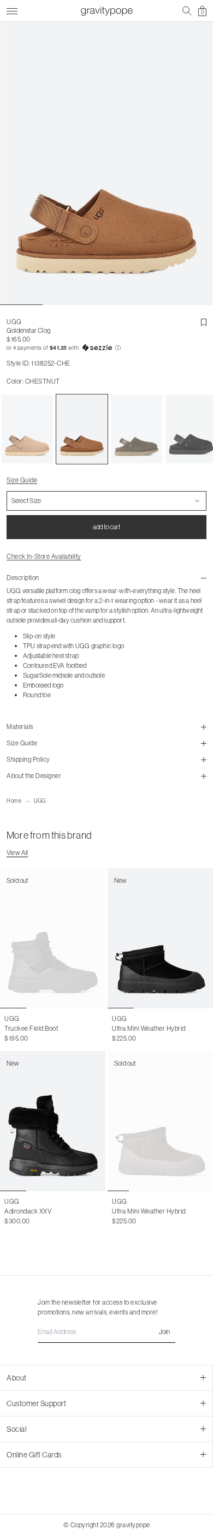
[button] (106, 348)
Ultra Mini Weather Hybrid (149, 1028)
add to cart (106, 527)
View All (17, 852)
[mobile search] (187, 10)
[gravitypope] (106, 10)
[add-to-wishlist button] (203, 322)
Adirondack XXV (27, 1211)
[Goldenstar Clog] (27, 429)
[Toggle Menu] (12, 9)
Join (164, 1332)
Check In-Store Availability (44, 556)
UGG (40, 800)
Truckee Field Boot (31, 1028)
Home (14, 800)
